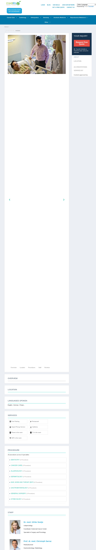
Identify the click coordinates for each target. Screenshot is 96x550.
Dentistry (46, 17)
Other (47, 22)
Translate (91, 6)
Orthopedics (35, 17)
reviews (47, 367)
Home (6, 27)
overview (14, 367)
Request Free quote (82, 43)
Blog (49, 5)
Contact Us (71, 7)
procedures (31, 367)
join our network (68, 5)
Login (43, 5)
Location (22, 367)
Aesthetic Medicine (60, 17)
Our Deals (56, 5)
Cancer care (11, 17)
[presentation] (9, 199)
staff (39, 367)
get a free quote (58, 7)
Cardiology (23, 17)
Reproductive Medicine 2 (78, 17)
